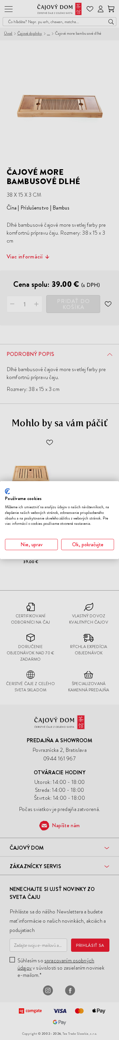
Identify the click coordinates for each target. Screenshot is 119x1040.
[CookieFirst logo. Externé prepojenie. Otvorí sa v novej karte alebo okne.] (7, 491)
